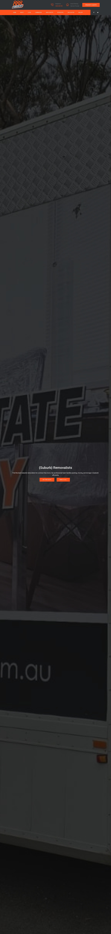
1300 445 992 (59, 6)
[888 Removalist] (17, 4)
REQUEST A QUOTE (91, 5)
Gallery (80, 12)
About (22, 12)
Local (29, 12)
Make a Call (63, 479)
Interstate (60, 12)
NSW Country (49, 12)
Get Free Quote (47, 479)
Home (14, 12)
